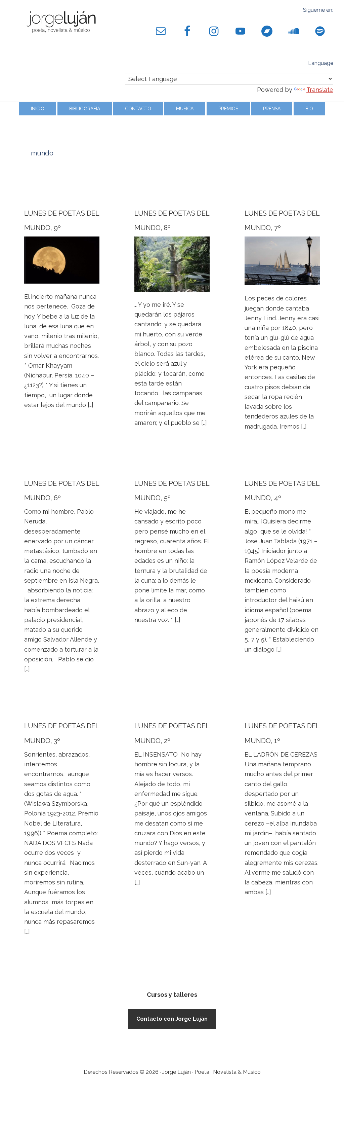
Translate (319, 89)
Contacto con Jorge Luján (172, 1019)
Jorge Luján (61, 20)
